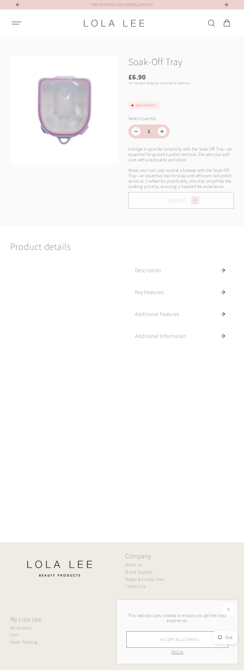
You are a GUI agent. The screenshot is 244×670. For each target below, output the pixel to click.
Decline (177, 651)
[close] (228, 609)
